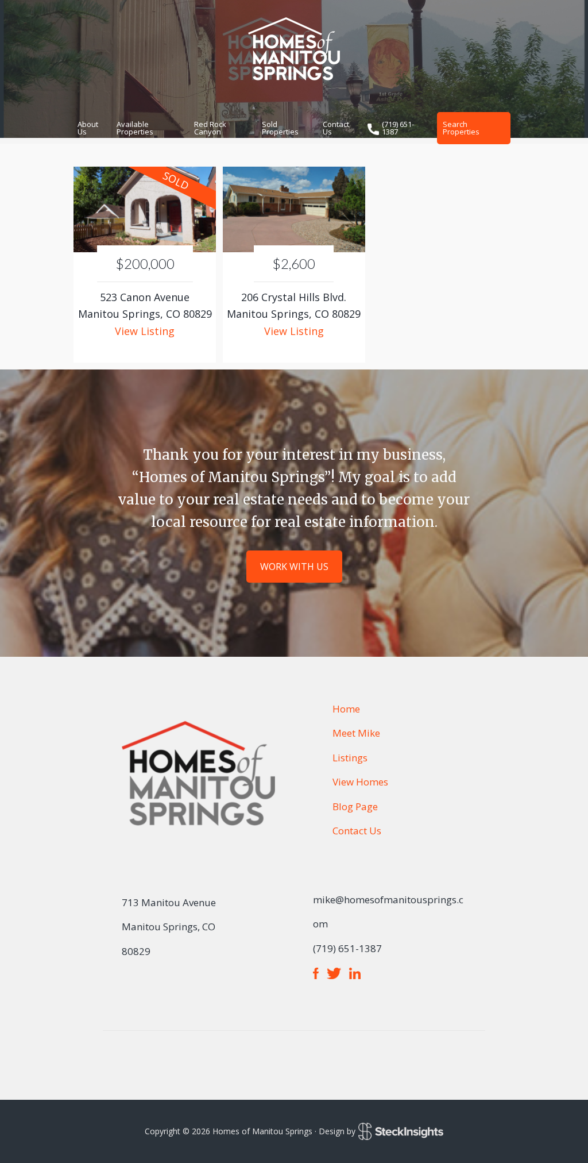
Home (346, 708)
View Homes (360, 781)
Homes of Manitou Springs (294, 48)
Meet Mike (356, 733)
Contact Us (356, 830)
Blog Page (355, 806)
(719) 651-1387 (398, 128)
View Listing (145, 331)
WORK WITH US (294, 566)
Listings (350, 757)
